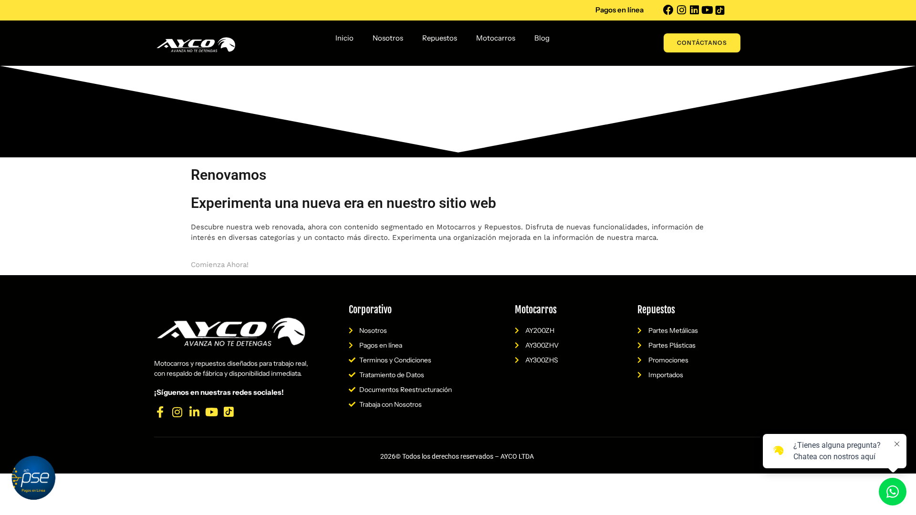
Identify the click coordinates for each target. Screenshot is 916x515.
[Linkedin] (694, 10)
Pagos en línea (619, 9)
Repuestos (439, 37)
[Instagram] (681, 10)
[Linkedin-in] (194, 412)
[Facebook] (668, 10)
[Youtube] (707, 10)
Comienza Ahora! (220, 264)
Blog (542, 37)
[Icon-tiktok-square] (720, 10)
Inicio (344, 37)
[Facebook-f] (160, 412)
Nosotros (388, 37)
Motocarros (495, 37)
